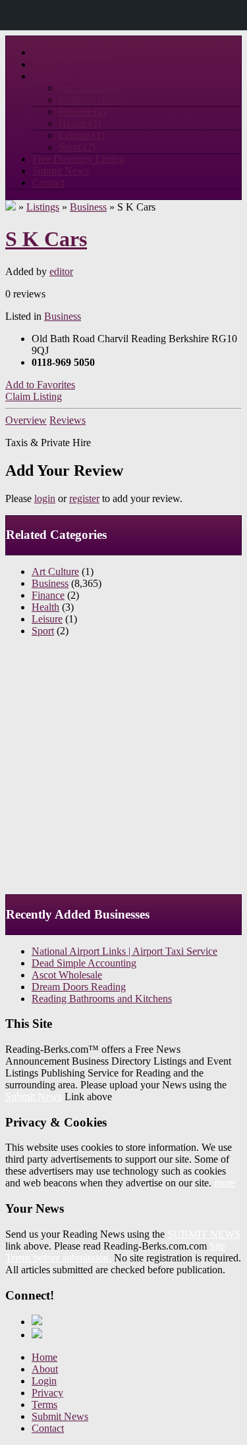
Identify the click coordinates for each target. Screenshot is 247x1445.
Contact (48, 182)
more (224, 1182)
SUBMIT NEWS (203, 1234)
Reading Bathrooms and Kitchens (102, 998)
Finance (82, 111)
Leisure (81, 135)
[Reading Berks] (10, 207)
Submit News (60, 170)
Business (92, 99)
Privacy (47, 1392)
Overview (26, 420)
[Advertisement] (123, 770)
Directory (52, 76)
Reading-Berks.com (73, 52)
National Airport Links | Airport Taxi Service (124, 951)
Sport (77, 147)
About (45, 1369)
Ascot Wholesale (67, 974)
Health (80, 123)
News (44, 64)
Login (44, 1380)
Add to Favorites (40, 384)
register (84, 498)
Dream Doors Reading (79, 986)
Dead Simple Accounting (84, 963)
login (44, 498)
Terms (44, 1404)
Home (44, 1357)
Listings (42, 207)
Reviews (67, 420)
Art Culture (90, 87)
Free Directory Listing (78, 159)
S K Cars (46, 239)
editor (61, 271)
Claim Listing (33, 396)
